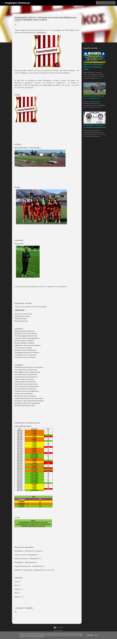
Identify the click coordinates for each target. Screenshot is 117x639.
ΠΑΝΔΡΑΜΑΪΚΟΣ (29, 608)
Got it (96, 635)
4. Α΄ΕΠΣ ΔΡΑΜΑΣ (19, 608)
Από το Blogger (59, 627)
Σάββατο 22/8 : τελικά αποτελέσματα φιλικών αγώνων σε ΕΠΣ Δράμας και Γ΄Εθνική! (93, 67)
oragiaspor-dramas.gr (17, 2)
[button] (15, 25)
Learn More (90, 635)
